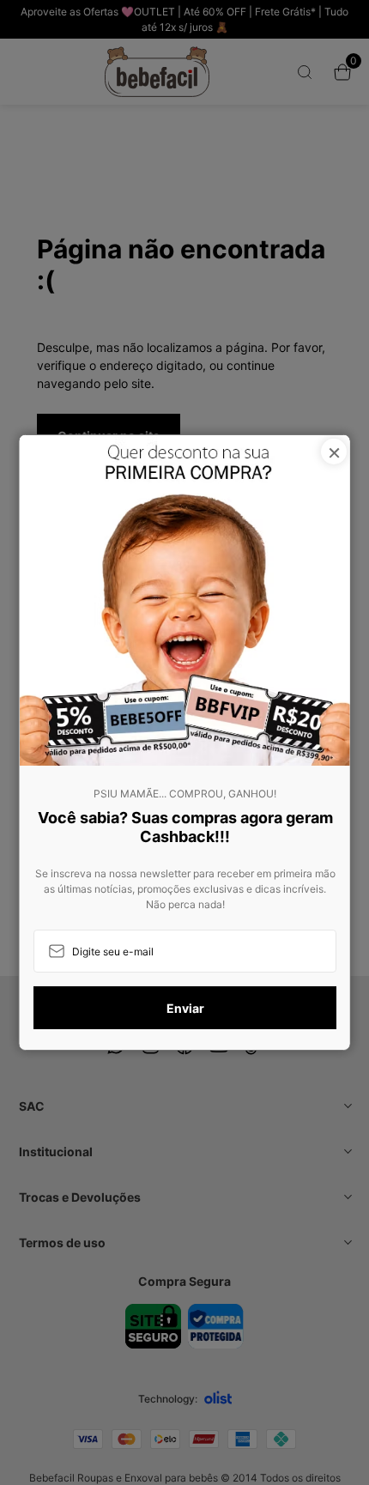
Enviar (184, 1008)
